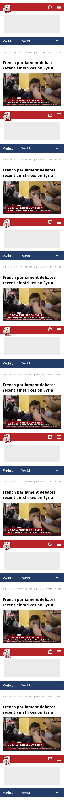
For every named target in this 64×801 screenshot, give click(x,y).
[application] (32, 400)
